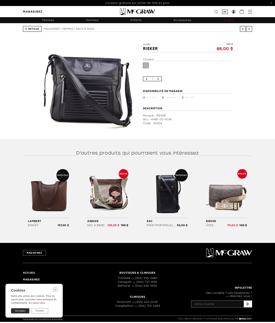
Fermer (40, 311)
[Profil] (233, 12)
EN (224, 12)
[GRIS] (146, 65)
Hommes (92, 20)
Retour (33, 29)
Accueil (29, 272)
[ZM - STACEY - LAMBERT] (48, 198)
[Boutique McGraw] (137, 11)
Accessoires (182, 20)
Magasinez (52, 28)
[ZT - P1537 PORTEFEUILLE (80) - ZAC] (167, 198)
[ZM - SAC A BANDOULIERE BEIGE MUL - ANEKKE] (107, 198)
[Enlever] (146, 79)
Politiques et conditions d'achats (42, 319)
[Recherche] (216, 12)
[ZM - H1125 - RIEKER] (226, 198)
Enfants (136, 20)
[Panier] (242, 11)
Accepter (20, 311)
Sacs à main (85, 28)
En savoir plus (37, 303)
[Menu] (250, 12)
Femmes (48, 20)
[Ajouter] (158, 79)
